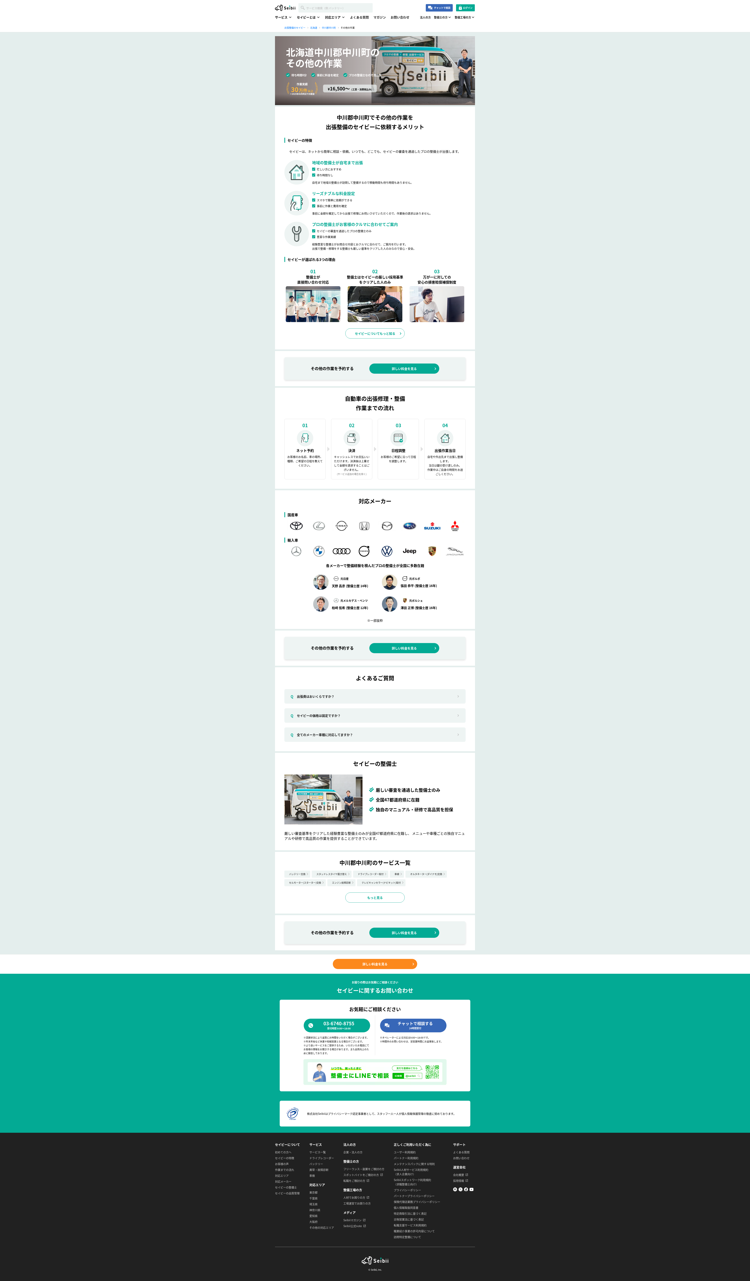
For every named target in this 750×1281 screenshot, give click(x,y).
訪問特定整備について (407, 1237)
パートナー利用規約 (406, 1158)
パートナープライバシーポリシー (414, 1196)
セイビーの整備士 (286, 1187)
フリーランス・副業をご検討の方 (363, 1169)
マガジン (379, 17)
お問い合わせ (400, 17)
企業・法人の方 (352, 1152)
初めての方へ (283, 1152)
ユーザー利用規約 (405, 1152)
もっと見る (375, 897)
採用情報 (458, 1181)
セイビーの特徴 (284, 1158)
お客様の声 (282, 1164)
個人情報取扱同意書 (406, 1208)
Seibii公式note (352, 1226)
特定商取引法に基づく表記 (410, 1213)
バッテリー (316, 1164)
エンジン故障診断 (341, 882)
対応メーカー (283, 1181)
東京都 (313, 1192)
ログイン (467, 7)
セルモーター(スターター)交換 (305, 882)
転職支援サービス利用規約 (410, 1225)
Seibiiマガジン (352, 1220)
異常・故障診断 (319, 1170)
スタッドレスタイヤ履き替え (331, 874)
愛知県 (313, 1216)
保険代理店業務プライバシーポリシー (417, 1202)
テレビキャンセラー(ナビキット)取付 (381, 882)
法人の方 (425, 17)
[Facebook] (466, 1190)
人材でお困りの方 (354, 1197)
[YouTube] (471, 1190)
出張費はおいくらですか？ (312, 696)
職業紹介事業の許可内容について (414, 1231)
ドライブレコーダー (321, 1158)
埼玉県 (313, 1204)
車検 (397, 874)
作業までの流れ (284, 1170)
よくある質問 (359, 17)
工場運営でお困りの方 (357, 1203)
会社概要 (458, 1175)
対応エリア (282, 1175)
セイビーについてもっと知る (375, 333)
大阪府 (313, 1222)
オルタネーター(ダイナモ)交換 (426, 874)
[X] (460, 1190)
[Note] (455, 1190)
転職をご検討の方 (354, 1181)
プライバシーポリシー (407, 1190)
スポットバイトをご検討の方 (361, 1175)
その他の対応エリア (321, 1227)
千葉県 (313, 1198)
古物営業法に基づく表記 (409, 1219)
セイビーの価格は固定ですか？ (316, 715)
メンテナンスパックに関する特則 (414, 1164)
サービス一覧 (317, 1152)
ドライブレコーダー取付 (371, 874)
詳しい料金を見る (404, 368)
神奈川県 (314, 1210)
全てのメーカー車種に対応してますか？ (322, 734)
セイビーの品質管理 (287, 1193)
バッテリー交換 (297, 874)
